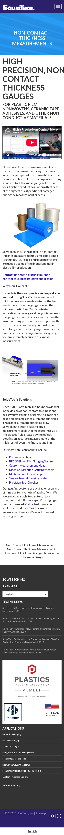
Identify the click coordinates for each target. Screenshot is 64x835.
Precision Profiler (20, 457)
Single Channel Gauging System (29, 478)
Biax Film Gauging (10, 740)
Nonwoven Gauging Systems (16, 764)
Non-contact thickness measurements (27, 167)
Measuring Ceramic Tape (14, 758)
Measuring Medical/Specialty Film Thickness (23, 770)
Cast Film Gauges (10, 746)
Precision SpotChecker (23, 482)
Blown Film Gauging (11, 734)
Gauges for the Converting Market (18, 752)
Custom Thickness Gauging (15, 777)
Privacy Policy (11, 785)
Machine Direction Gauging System (31, 470)
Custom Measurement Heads (28, 465)
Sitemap (40, 813)
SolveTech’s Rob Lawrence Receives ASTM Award (28, 608)
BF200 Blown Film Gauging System (31, 461)
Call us (29, 504)
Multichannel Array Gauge (26, 474)
